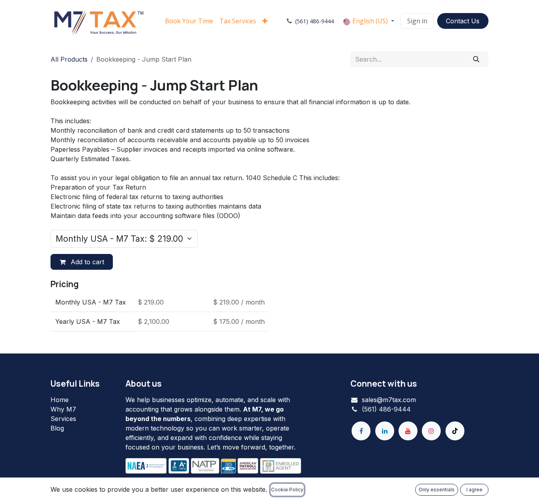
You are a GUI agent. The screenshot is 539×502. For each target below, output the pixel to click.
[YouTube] (408, 430)
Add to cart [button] (86, 262)
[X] (454, 430)
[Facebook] (361, 430)
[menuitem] (189, 21)
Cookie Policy (287, 490)
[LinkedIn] (384, 430)
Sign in (417, 21)
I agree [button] (474, 490)
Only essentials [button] (437, 490)
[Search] (476, 59)
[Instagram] (431, 430)
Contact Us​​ (462, 21)
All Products (69, 59)
